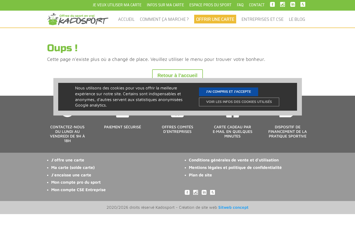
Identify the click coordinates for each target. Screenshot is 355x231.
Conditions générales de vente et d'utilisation (234, 160)
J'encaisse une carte (71, 175)
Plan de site (200, 175)
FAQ (240, 5)
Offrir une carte (215, 19)
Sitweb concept (233, 207)
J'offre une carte (67, 160)
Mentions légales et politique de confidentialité (235, 167)
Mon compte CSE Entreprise (78, 189)
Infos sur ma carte (165, 5)
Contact (257, 5)
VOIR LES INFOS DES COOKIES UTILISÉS (239, 101)
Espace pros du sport (210, 5)
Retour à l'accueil (177, 75)
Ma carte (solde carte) (73, 167)
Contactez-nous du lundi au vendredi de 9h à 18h (67, 134)
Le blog (297, 20)
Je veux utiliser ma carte (117, 5)
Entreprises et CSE (262, 20)
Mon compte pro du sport (76, 182)
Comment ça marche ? (164, 20)
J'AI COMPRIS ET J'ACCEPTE (228, 91)
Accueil (126, 20)
